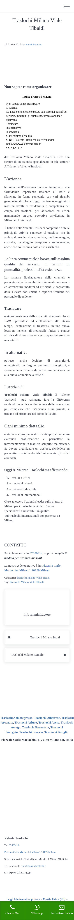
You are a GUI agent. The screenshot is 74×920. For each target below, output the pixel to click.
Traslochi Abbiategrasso (16, 718)
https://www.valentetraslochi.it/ (23, 143)
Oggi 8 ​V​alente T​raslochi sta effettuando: (30, 139)
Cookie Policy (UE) (54, 899)
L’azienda (11, 107)
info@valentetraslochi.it (34, 866)
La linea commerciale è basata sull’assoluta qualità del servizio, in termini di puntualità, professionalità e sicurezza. (36, 115)
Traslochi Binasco (31, 732)
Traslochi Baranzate (35, 727)
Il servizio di (13, 131)
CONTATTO (14, 147)
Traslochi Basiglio (56, 732)
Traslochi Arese (48, 722)
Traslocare (12, 123)
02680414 (36, 553)
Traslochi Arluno (26, 722)
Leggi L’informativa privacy (23, 899)
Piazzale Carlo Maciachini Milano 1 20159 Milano (30, 852)
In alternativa (13, 127)
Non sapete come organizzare (23, 103)
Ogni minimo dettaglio (19, 135)
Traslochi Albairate (47, 718)
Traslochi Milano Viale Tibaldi (33, 577)
